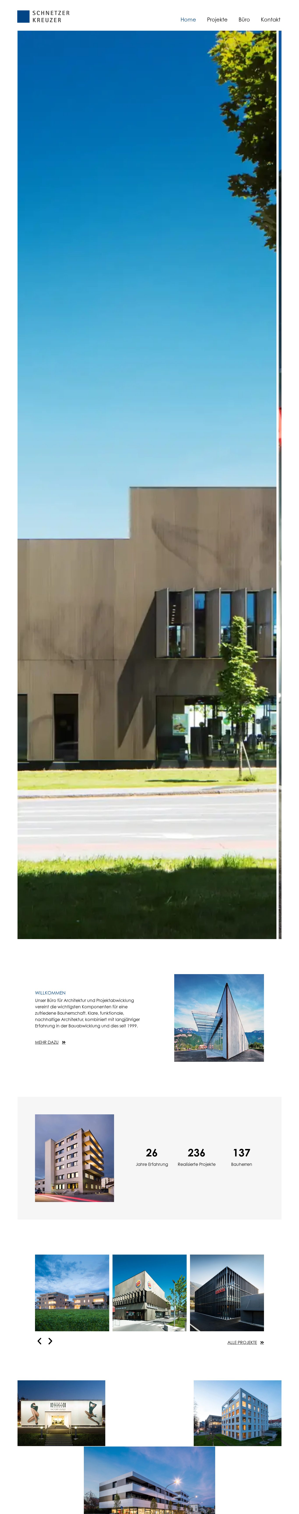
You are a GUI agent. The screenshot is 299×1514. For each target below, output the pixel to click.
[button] (39, 1341)
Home (188, 19)
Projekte (217, 19)
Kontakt (270, 19)
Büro (244, 19)
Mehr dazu (53, 1272)
